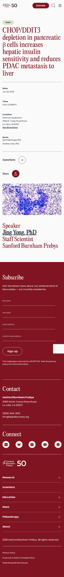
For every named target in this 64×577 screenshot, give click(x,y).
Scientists (8, 487)
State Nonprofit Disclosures (15, 562)
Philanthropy (10, 516)
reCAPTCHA (34, 361)
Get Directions (10, 127)
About (6, 526)
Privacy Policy (8, 552)
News (5, 507)
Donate (40, 5)
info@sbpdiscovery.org (15, 416)
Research (8, 477)
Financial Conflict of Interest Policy (18, 558)
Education (8, 497)
